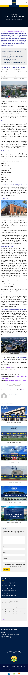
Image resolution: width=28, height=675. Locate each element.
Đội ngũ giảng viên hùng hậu (10, 59)
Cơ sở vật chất (7, 57)
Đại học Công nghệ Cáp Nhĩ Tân (9, 593)
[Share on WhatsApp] (8, 385)
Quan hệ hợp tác (7, 60)
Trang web (5, 558)
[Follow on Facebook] (8, 652)
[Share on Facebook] (10, 385)
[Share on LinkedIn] (20, 385)
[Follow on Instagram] (10, 652)
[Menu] (2, 2)
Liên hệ (13, 666)
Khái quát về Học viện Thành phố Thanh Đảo (11, 51)
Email (4, 552)
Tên (4, 546)
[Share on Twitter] (13, 385)
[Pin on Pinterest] (17, 385)
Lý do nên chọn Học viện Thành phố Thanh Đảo (12, 56)
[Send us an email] (15, 652)
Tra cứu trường (14, 14)
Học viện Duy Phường (7, 588)
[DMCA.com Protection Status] (14, 659)
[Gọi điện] (14, 673)
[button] (24, 49)
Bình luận (5, 535)
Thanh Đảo (23, 389)
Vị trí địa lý (6, 53)
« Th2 (3, 619)
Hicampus (9, 367)
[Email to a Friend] (15, 385)
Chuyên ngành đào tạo (8, 54)
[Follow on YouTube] (20, 652)
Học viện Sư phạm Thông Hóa (8, 585)
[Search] (26, 2)
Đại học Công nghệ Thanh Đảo (9, 595)
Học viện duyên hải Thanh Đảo (9, 590)
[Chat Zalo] (9, 673)
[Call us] (17, 652)
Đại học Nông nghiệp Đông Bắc (9, 583)
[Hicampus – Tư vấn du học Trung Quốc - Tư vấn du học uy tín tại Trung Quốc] (14, 2)
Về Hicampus (6, 666)
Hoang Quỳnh (19, 19)
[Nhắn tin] (19, 673)
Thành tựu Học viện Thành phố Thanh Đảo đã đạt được (14, 63)
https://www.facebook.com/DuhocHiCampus (14, 31)
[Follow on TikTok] (13, 652)
